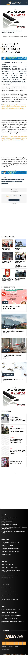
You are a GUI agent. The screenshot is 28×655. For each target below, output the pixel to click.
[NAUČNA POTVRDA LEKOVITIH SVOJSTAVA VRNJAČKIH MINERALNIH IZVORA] (20, 256)
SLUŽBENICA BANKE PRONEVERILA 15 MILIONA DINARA (16, 441)
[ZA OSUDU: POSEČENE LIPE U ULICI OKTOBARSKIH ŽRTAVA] (5, 429)
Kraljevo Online (16, 196)
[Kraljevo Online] (14, 3)
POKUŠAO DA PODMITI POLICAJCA (9, 545)
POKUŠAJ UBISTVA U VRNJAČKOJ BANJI (10, 551)
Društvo (6, 350)
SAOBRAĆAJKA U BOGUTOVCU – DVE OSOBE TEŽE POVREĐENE (18, 419)
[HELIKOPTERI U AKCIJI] (20, 243)
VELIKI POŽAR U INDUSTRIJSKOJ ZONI (10, 548)
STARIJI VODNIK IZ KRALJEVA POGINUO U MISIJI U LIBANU (7, 279)
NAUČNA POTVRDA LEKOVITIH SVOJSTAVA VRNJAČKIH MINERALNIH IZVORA (20, 264)
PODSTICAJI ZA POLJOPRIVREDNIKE (9, 567)
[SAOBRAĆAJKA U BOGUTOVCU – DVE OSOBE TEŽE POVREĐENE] (5, 418)
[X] (15, 200)
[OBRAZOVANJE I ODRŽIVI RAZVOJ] (7, 243)
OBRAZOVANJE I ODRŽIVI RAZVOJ (6, 249)
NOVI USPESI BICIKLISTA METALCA (9, 618)
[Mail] (16, 643)
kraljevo (5, 181)
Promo (5, 302)
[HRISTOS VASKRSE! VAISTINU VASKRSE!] (5, 462)
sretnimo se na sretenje (15, 181)
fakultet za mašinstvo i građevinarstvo (13, 179)
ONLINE (15, 654)
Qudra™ (22, 654)
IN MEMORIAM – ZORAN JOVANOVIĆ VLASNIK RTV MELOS (18, 452)
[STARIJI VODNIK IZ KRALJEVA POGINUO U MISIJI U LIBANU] (7, 273)
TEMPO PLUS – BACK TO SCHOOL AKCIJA (11, 307)
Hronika (6, 326)
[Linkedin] (12, 643)
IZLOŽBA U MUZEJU (5, 587)
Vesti (9, 31)
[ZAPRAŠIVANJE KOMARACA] (14, 369)
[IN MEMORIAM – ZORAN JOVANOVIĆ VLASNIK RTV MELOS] (5, 451)
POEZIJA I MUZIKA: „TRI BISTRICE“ (9, 599)
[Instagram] (12, 200)
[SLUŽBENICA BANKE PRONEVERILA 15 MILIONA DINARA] (5, 440)
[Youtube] (18, 200)
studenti (5, 183)
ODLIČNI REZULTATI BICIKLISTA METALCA (11, 609)
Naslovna (3, 31)
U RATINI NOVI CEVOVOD (7, 577)
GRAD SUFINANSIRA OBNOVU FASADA (10, 574)
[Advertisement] (14, 218)
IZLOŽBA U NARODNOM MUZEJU (8, 591)
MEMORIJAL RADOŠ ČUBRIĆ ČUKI (9, 612)
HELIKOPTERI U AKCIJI (6, 521)
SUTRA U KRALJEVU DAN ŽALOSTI (7, 262)
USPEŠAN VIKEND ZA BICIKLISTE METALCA (11, 615)
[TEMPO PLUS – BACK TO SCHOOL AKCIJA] (14, 296)
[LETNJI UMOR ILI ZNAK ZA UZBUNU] (14, 345)
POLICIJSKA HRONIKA (6, 554)
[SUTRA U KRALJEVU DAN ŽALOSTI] (7, 256)
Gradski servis (8, 374)
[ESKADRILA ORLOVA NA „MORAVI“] (20, 273)
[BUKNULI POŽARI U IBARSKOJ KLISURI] (14, 321)
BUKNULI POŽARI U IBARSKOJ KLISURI (10, 542)
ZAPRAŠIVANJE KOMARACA (13, 379)
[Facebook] (10, 200)
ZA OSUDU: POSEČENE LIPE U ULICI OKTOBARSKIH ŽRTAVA (17, 430)
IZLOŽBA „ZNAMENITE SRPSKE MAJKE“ (10, 593)
